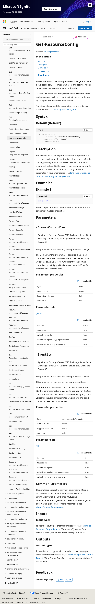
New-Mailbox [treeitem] (14, 176)
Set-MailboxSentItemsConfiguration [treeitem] (19, 436)
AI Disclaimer (7, 599)
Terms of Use (7, 602)
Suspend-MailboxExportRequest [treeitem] (18, 463)
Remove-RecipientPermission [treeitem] (17, 285)
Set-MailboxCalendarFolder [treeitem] (18, 395)
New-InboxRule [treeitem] (15, 171)
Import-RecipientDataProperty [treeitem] (18, 153)
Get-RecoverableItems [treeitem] (18, 133)
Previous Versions (23, 599)
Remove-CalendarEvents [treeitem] (19, 225)
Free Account (85, 28)
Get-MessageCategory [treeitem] (18, 112)
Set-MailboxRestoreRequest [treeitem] (19, 427)
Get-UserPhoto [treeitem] (15, 147)
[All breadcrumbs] (38, 37)
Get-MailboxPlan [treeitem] (16, 67)
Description (43, 64)
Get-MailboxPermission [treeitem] (18, 63)
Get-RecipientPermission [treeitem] (19, 129)
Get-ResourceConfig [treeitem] (17, 138)
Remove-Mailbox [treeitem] (16, 234)
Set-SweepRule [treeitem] (15, 453)
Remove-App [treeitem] (14, 221)
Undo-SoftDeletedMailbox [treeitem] (19, 489)
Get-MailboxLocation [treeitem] (17, 58)
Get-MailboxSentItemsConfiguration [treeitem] (19, 93)
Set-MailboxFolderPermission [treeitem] (19, 407)
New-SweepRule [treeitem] (15, 216)
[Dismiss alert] (90, 5)
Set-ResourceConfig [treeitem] (17, 448)
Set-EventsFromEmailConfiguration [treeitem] (19, 358)
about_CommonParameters (49, 507)
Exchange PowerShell (52, 51)
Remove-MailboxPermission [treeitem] (17, 263)
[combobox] (17, 40)
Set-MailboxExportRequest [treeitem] (20, 402)
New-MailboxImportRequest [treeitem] (18, 194)
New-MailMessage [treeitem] (16, 207)
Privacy (57, 599)
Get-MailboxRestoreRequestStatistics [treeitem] (19, 82)
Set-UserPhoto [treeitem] (15, 457)
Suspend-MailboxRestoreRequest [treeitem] (19, 478)
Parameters (43, 71)
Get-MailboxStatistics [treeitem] (17, 100)
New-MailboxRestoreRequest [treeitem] (19, 201)
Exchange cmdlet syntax (65, 109)
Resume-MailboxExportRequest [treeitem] (18, 311)
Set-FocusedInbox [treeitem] (16, 370)
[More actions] (91, 37)
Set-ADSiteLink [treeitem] (13, 560)
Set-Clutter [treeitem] (13, 350)
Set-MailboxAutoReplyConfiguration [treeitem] (19, 386)
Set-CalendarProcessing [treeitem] (19, 346)
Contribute (46, 599)
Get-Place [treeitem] (13, 124)
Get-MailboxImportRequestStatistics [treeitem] (20, 51)
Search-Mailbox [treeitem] (15, 332)
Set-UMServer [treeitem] (12, 564)
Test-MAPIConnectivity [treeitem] (18, 484)
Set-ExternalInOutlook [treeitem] (18, 365)
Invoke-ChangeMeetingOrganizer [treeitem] (20, 161)
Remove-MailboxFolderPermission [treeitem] (19, 248)
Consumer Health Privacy (74, 599)
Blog (35, 599)
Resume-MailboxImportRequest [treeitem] (18, 319)
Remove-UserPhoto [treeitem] (17, 296)
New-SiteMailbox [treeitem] (16, 212)
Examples (42, 68)
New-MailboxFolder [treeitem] (17, 188)
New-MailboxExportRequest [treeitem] (18, 182)
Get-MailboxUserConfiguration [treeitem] (20, 106)
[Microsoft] (4, 21)
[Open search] (82, 21)
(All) (38, 313)
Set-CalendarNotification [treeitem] (19, 341)
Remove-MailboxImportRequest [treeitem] (18, 255)
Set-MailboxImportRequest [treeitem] (18, 415)
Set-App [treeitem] (12, 337)
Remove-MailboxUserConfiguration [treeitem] (20, 278)
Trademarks (20, 602)
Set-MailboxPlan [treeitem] (15, 421)
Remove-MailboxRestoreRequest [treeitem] (19, 270)
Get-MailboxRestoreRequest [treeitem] (19, 73)
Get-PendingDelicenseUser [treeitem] (18, 118)
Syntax (40, 61)
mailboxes (47, 37)
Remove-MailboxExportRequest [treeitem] (18, 240)
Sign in (89, 21)
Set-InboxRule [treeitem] (15, 374)
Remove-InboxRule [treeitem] (16, 230)
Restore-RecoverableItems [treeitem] (20, 305)
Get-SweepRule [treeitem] (15, 143)
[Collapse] (31, 35)
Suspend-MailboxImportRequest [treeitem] (18, 471)
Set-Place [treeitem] (12, 444)
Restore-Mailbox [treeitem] (15, 301)
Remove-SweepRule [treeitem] (17, 292)
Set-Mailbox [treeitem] (14, 379)
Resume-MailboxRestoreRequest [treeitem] (19, 326)
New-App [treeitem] (13, 167)
